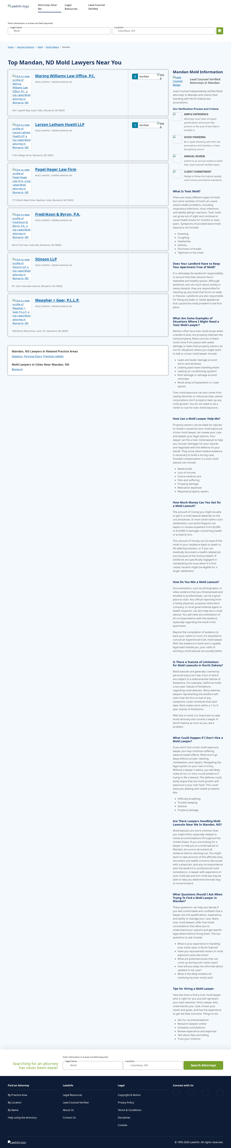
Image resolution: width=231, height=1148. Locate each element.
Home (11, 47)
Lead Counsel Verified (96, 7)
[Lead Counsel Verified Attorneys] (180, 81)
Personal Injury (33, 356)
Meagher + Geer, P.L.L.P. (57, 300)
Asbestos (17, 356)
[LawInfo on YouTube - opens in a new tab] (205, 1092)
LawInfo (68, 1085)
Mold (40, 47)
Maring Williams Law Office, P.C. (65, 75)
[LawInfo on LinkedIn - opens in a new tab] (219, 1092)
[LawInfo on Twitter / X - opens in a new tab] (190, 1092)
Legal (121, 1085)
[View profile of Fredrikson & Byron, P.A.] (21, 225)
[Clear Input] (108, 31)
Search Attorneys (203, 1065)
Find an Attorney (18, 1085)
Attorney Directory (25, 47)
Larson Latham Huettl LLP (59, 124)
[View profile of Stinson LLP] (21, 268)
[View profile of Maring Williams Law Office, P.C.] (21, 89)
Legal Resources (71, 7)
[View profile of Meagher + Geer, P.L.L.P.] (21, 311)
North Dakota (52, 47)
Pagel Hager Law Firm (55, 169)
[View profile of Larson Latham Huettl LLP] (21, 136)
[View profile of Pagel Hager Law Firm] (21, 180)
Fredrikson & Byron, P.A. (57, 214)
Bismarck (17, 369)
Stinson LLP (46, 259)
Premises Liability (53, 356)
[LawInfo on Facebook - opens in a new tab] (176, 1092)
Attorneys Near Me (49, 7)
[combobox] (59, 30)
